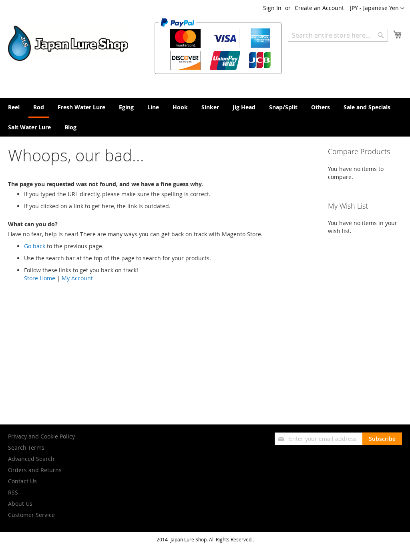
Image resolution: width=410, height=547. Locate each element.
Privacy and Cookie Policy (41, 436)
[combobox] (338, 35)
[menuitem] (13, 107)
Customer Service (31, 515)
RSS (13, 492)
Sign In (272, 8)
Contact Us (22, 481)
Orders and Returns (35, 470)
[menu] (205, 117)
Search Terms (26, 447)
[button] (377, 8)
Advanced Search (31, 459)
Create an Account (319, 8)
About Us (20, 503)
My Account (77, 278)
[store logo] (68, 43)
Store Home (39, 278)
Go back (34, 246)
